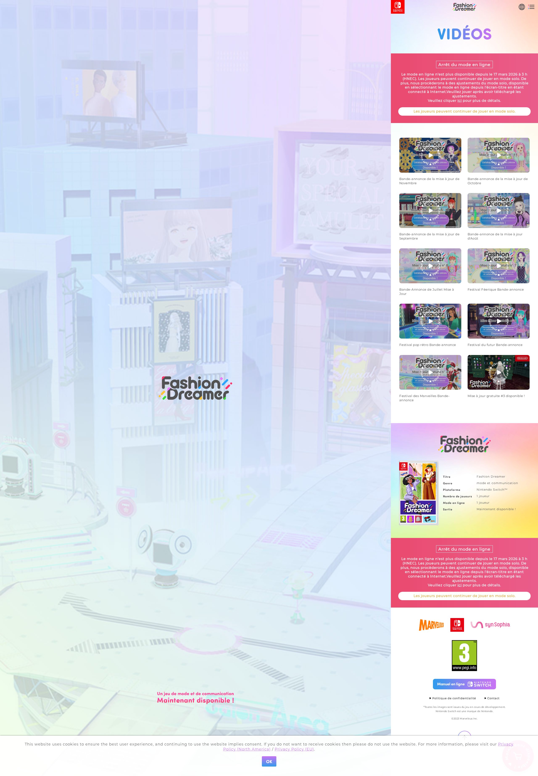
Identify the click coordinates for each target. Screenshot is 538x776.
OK (269, 761)
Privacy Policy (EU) (294, 749)
